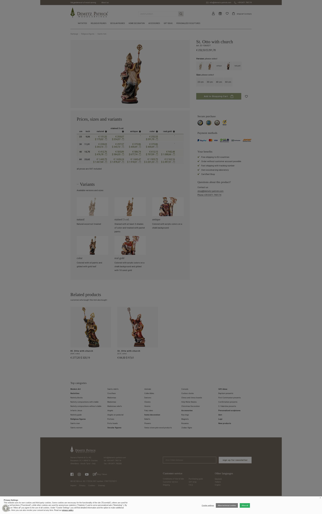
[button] (6, 508)
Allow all (245, 505)
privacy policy (67, 510)
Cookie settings (208, 505)
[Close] (8, 506)
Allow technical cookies (227, 505)
